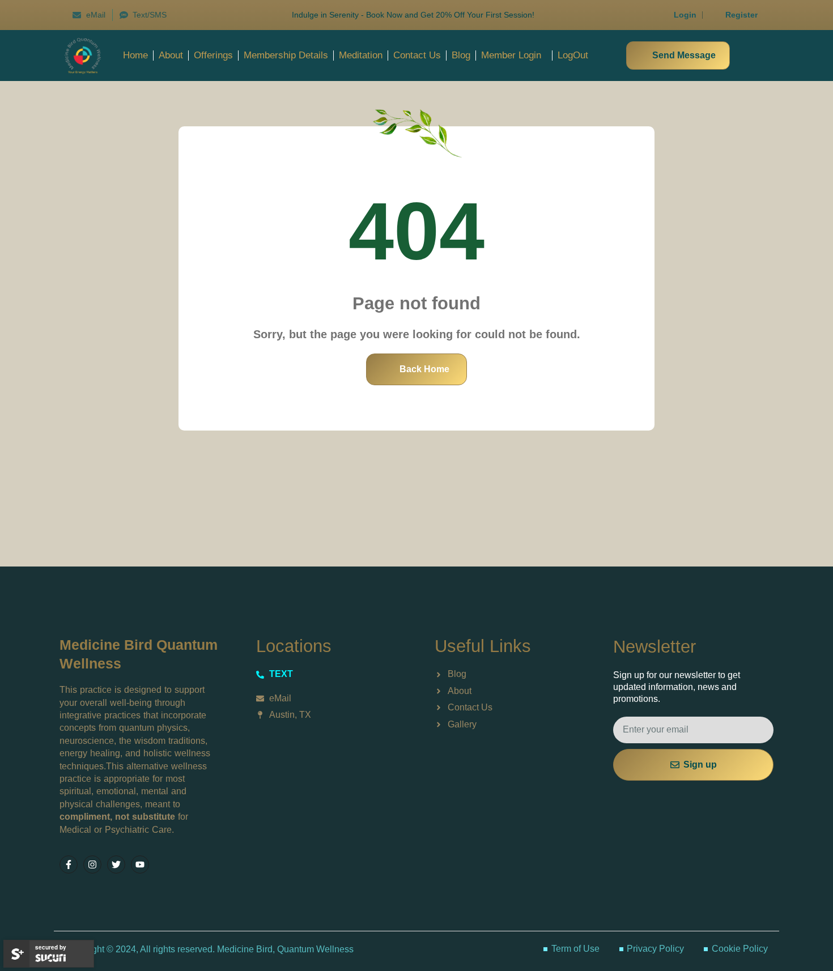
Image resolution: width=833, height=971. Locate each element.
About (171, 55)
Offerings (213, 55)
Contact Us (417, 55)
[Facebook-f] (69, 864)
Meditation (360, 55)
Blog (461, 55)
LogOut (573, 55)
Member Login (511, 55)
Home (135, 55)
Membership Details (286, 55)
